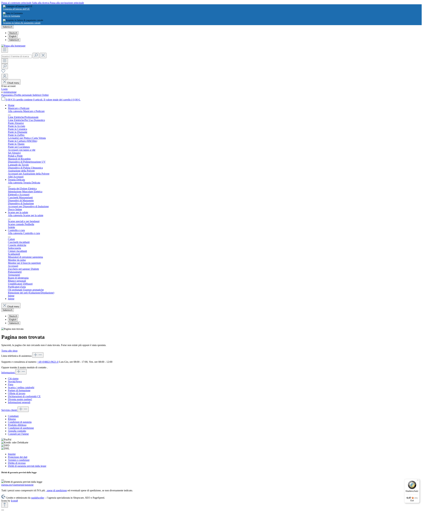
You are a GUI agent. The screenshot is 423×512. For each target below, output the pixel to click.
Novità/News (15, 381)
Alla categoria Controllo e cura (24, 233)
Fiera (10, 384)
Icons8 (14, 500)
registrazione (10, 92)
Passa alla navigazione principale (67, 2)
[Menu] (4, 50)
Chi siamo (13, 378)
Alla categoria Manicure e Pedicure (26, 111)
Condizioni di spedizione (21, 428)
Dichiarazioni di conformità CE (24, 396)
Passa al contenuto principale (16, 2)
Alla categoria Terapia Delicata (24, 182)
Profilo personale (23, 95)
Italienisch (14, 40)
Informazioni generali (19, 402)
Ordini (45, 95)
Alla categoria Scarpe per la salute (25, 215)
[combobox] (16, 56)
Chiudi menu (13, 83)
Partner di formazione (19, 390)
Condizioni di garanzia (20, 422)
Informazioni (8, 372)
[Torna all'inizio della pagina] (4, 505)
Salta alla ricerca (41, 2)
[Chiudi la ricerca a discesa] (43, 55)
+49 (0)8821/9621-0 (47, 361)
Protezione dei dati (17, 457)
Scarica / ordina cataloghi (21, 387)
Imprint (12, 454)
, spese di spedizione (56, 490)
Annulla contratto (17, 431)
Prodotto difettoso (17, 425)
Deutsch (13, 33)
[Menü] (418, 481)
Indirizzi (37, 95)
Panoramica (7, 95)
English (12, 36)
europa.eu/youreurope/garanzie (17, 484)
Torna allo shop (9, 350)
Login (4, 89)
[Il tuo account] (4, 76)
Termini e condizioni (18, 460)
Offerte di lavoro (16, 393)
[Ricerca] (36, 55)
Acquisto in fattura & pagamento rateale (21, 23)
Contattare (13, 416)
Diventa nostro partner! (20, 399)
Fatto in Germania (11, 16)
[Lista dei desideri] (3, 72)
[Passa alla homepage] (13, 45)
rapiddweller (37, 497)
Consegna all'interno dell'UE (16, 9)
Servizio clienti (9, 410)
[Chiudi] (2, 479)
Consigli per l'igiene (18, 433)
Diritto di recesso (17, 463)
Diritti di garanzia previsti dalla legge (27, 466)
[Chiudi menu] (9, 115)
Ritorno (12, 419)
